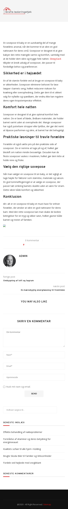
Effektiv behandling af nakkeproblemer (22, 432)
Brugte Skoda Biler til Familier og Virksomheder (27, 455)
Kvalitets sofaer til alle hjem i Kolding (22, 448)
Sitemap (47, 504)
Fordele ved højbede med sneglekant (22, 462)
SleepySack (55, 58)
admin (23, 256)
